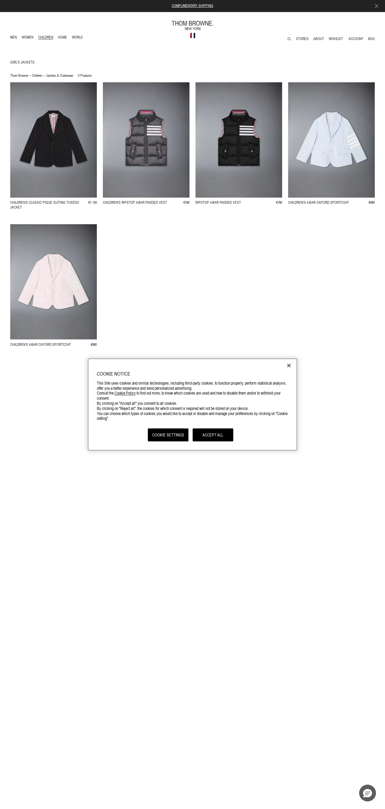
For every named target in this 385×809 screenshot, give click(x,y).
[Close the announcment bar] (376, 6)
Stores (302, 39)
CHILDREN (45, 38)
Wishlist (336, 39)
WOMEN (28, 38)
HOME (63, 38)
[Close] (289, 365)
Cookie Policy (125, 393)
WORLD (78, 38)
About (318, 39)
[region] (192, 404)
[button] (367, 793)
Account (356, 39)
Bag (371, 39)
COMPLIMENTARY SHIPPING (192, 6)
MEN (14, 38)
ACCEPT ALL (212, 434)
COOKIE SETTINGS (168, 434)
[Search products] (289, 39)
